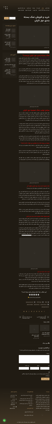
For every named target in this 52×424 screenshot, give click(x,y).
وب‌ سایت (27, 365)
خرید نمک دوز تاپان (36, 304)
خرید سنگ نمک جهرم (29, 412)
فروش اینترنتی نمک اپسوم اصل (7, 36)
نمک (42, 136)
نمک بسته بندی (35, 338)
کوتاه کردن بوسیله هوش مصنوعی (26, 235)
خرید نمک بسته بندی (43, 304)
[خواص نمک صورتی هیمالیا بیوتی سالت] (13, 60)
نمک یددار (29, 202)
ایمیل (38, 365)
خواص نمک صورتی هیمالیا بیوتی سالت (7, 59)
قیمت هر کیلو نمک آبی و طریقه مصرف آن (7, 44)
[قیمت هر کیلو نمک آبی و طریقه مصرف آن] (13, 43)
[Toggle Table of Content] (47, 52)
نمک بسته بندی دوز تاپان (29, 302)
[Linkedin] (7, 8)
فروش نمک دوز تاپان (30, 304)
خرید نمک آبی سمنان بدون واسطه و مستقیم (26, 404)
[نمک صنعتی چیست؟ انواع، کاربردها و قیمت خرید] (13, 71)
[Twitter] (5, 7)
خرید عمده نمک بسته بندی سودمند (26, 398)
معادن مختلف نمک (35, 113)
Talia (46, 302)
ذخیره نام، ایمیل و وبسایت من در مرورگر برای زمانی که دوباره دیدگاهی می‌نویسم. (35, 374)
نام (48, 365)
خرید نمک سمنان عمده (28, 415)
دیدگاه (47, 353)
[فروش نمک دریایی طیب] (13, 31)
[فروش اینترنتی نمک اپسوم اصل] (13, 36)
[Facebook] (7, 7)
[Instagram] (4, 7)
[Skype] (5, 8)
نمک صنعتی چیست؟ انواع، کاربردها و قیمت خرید (7, 71)
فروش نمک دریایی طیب (8, 30)
